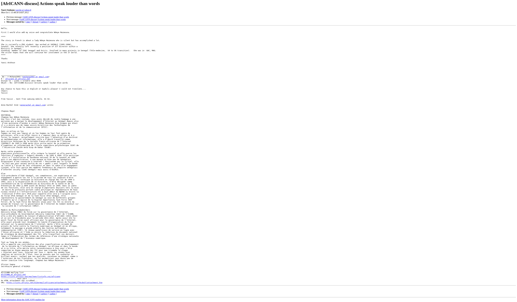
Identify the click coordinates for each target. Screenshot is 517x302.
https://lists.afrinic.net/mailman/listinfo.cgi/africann (30, 276)
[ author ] (53, 22)
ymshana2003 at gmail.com (35, 77)
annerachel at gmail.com (32, 105)
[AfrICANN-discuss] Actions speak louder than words (46, 17)
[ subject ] (44, 22)
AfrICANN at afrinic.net (13, 274)
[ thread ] (35, 22)
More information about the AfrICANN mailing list (23, 300)
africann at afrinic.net (17, 79)
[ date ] (28, 22)
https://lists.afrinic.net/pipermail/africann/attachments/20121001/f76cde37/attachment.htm (54, 283)
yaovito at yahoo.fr (23, 10)
